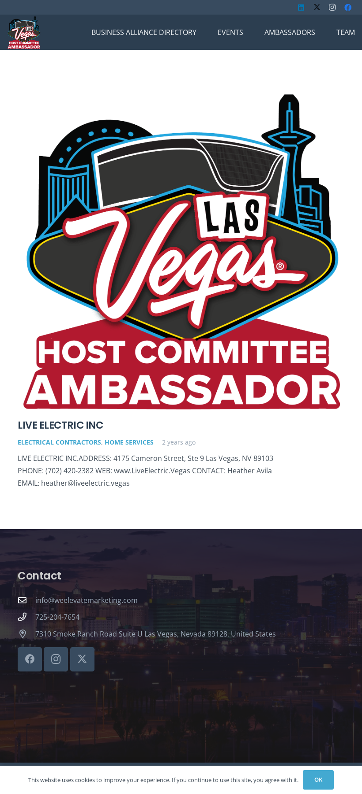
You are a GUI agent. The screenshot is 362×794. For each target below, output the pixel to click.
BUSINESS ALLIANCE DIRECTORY (143, 32)
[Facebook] (348, 7)
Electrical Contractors (59, 442)
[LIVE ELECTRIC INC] (181, 251)
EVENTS (230, 32)
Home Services (129, 442)
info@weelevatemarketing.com (86, 600)
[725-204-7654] (26, 617)
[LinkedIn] (301, 7)
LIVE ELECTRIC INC (60, 425)
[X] (317, 7)
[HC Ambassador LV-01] (24, 32)
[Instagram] (332, 7)
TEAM (345, 32)
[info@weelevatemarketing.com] (26, 600)
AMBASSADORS (289, 32)
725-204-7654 (57, 617)
